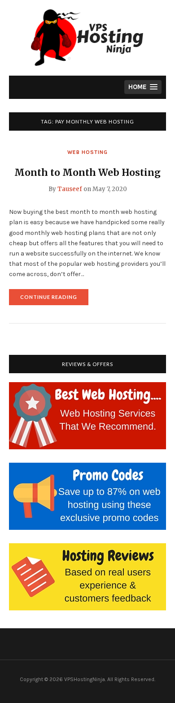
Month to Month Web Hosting (87, 172)
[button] (143, 87)
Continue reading (54, 300)
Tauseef (69, 189)
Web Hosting (87, 152)
